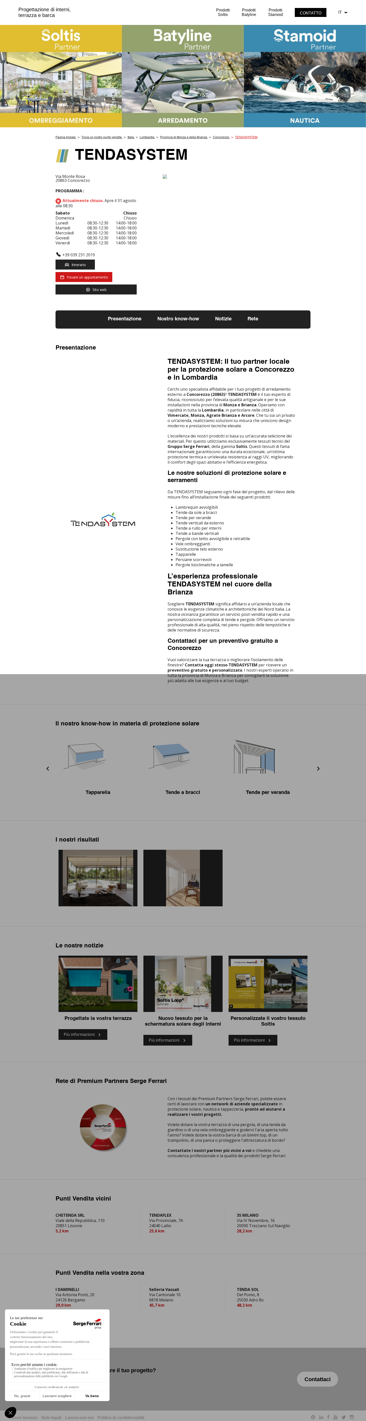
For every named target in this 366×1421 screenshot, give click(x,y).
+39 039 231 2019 (78, 255)
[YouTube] (335, 1418)
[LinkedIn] (321, 1418)
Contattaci (318, 1379)
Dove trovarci (24, 1418)
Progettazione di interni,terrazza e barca (44, 12)
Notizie (223, 319)
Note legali (51, 1418)
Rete (252, 319)
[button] (48, 769)
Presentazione (124, 319)
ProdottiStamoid (275, 12)
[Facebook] (328, 1418)
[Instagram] (352, 1418)
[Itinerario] (236, 176)
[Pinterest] (313, 1418)
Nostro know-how (178, 319)
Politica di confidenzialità (121, 1418)
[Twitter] (344, 1418)
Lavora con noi (79, 1418)
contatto (310, 13)
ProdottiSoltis (223, 12)
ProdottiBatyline (249, 12)
